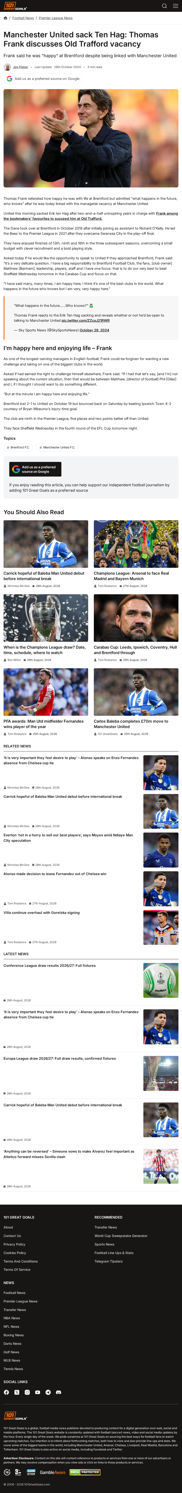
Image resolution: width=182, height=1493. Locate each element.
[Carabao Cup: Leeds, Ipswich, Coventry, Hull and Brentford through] (136, 618)
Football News (23, 18)
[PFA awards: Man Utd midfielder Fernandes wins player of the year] (46, 692)
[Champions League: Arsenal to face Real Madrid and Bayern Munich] (136, 544)
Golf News (11, 1352)
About (8, 1227)
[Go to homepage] (15, 6)
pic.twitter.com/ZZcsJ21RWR (86, 320)
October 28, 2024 (94, 330)
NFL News (11, 1326)
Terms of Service (17, 1269)
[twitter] (17, 1392)
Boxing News (14, 1335)
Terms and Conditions (21, 1261)
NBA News (12, 1318)
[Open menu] (175, 6)
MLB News (12, 1360)
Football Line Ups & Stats (114, 1253)
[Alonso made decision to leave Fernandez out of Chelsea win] (160, 888)
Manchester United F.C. (59, 447)
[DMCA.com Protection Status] (84, 1474)
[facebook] (6, 1392)
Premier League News (56, 18)
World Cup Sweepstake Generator (121, 1236)
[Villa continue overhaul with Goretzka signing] (160, 927)
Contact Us (12, 1236)
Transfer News (106, 1227)
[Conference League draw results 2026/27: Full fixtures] (160, 980)
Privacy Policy (14, 1244)
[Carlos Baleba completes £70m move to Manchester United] (136, 692)
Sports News (104, 1244)
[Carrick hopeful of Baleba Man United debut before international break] (46, 544)
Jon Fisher (20, 67)
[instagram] (27, 1392)
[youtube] (38, 1392)
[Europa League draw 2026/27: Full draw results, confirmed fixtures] (160, 1073)
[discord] (58, 1392)
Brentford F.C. (20, 447)
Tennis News (13, 1369)
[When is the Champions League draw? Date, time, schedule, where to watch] (46, 618)
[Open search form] (164, 6)
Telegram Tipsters (109, 1261)
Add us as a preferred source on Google (47, 79)
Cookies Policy (15, 1253)
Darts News (12, 1343)
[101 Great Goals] (91, 1416)
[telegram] (48, 1392)
